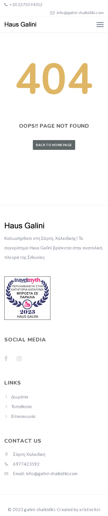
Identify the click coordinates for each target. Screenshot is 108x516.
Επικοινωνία (23, 416)
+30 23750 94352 (25, 4)
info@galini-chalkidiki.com (80, 12)
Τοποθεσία (21, 406)
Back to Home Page (54, 145)
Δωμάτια (19, 396)
